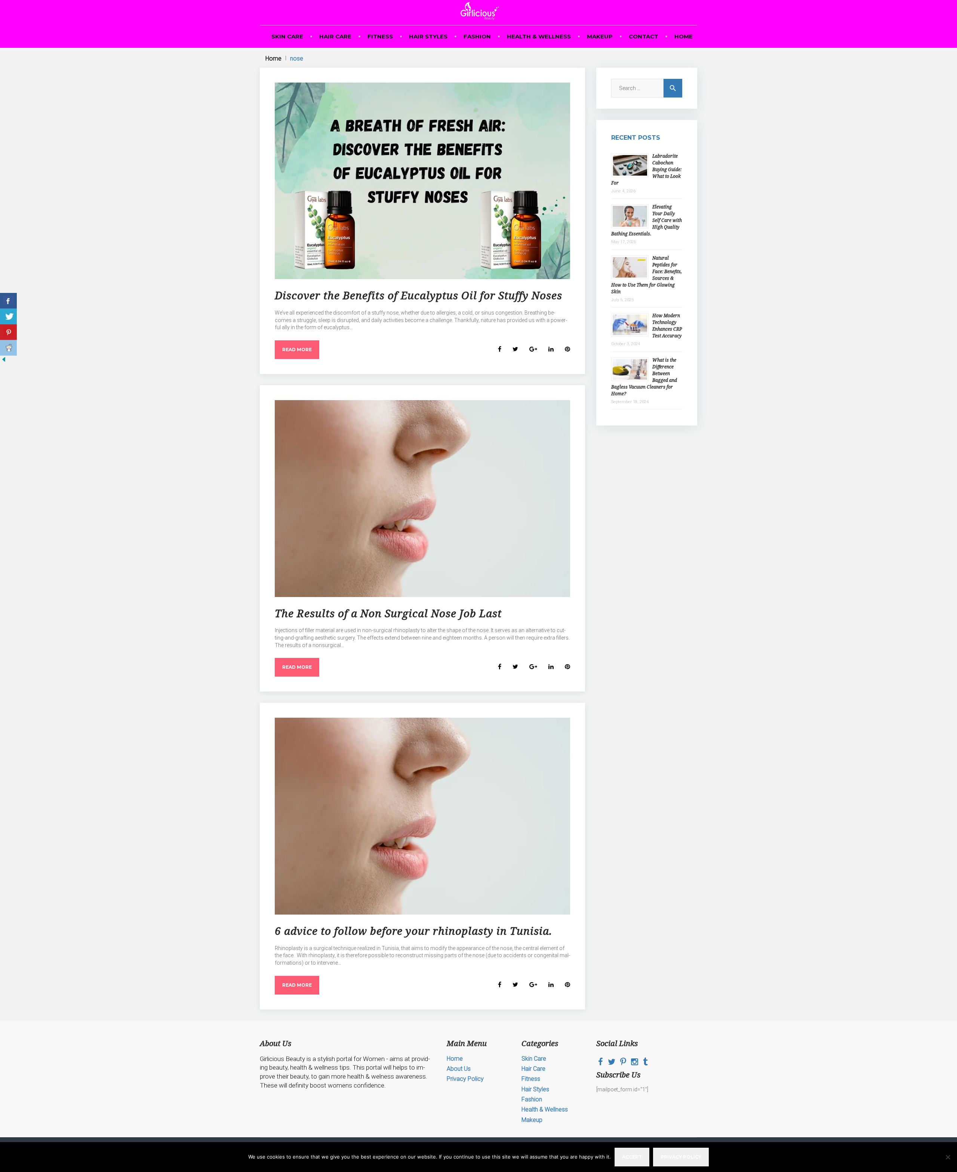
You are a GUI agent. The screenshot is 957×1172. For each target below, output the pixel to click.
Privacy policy (681, 1157)
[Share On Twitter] (8, 316)
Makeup (600, 36)
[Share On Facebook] (8, 301)
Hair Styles (428, 36)
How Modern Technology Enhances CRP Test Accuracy (667, 325)
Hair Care (335, 36)
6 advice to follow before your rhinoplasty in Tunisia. (413, 931)
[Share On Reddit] (8, 348)
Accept (632, 1157)
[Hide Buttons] (3, 361)
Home (683, 36)
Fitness (380, 36)
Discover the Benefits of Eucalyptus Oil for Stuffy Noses (418, 295)
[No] (947, 1157)
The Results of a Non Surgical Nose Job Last (388, 613)
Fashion (477, 36)
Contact (643, 36)
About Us (459, 1068)
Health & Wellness (539, 36)
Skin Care (287, 36)
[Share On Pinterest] (8, 332)
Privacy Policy (465, 1078)
